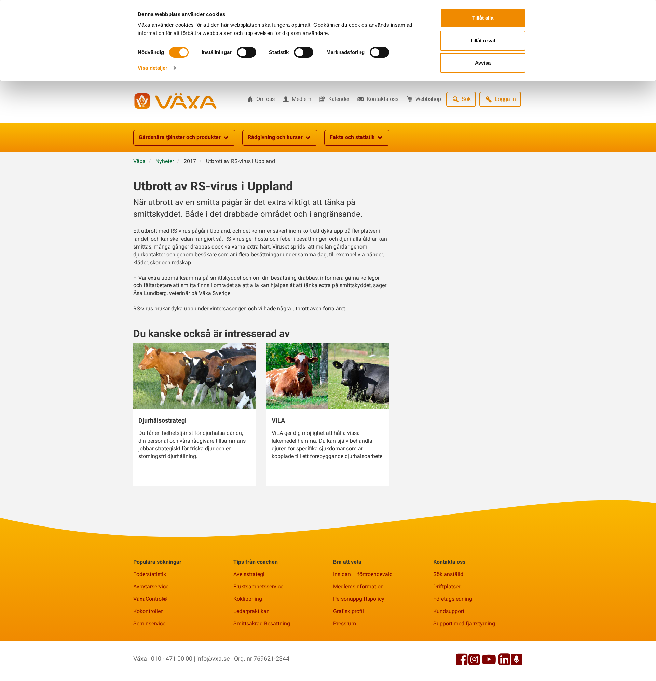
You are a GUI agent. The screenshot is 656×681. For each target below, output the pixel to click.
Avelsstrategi (248, 574)
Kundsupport (448, 611)
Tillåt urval (482, 40)
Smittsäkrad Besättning (261, 623)
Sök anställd (448, 574)
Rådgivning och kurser (275, 137)
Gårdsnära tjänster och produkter (180, 137)
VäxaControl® (150, 599)
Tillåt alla (482, 18)
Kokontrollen (148, 611)
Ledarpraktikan (251, 611)
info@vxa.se (213, 658)
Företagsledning (452, 599)
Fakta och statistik (352, 137)
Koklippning (247, 599)
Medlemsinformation (358, 586)
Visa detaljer (152, 68)
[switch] (246, 52)
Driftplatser (446, 586)
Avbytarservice (150, 586)
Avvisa (483, 63)
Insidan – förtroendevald (363, 574)
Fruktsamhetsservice (258, 586)
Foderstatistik (149, 574)
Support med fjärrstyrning (464, 623)
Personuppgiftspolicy (358, 599)
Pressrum (344, 623)
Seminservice (149, 623)
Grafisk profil (348, 611)
